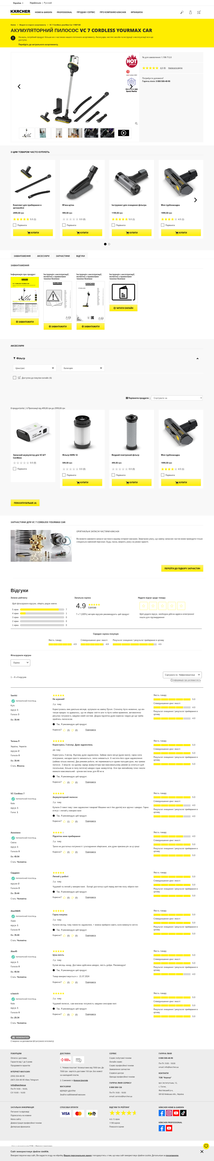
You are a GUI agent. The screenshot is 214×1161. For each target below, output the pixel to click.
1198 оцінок (114, 1123)
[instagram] (169, 1113)
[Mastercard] (78, 1113)
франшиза (137, 12)
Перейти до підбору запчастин (182, 568)
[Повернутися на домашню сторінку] (22, 12)
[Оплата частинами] (91, 1113)
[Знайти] (181, 12)
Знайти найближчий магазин (72, 1094)
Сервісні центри (116, 1073)
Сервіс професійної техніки (121, 1065)
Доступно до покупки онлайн (36, 377)
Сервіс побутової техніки (120, 1058)
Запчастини (63, 256)
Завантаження (22, 256)
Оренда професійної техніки (122, 1076)
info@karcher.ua (18, 1085)
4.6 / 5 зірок (114, 1119)
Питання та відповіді (20, 1111)
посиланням (172, 1155)
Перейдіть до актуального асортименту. (38, 44)
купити (34, 232)
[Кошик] (199, 12)
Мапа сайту (16, 1119)
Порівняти (22, 225)
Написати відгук (175, 68)
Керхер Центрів (81, 1080)
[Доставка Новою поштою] (65, 1060)
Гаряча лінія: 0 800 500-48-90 (156, 81)
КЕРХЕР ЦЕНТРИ (68, 1091)
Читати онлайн (124, 308)
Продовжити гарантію (20, 1065)
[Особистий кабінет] (190, 12)
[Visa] (65, 1113)
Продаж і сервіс (86, 12)
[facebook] (162, 1113)
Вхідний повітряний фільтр (125, 455)
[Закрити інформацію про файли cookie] (202, 1151)
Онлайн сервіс (115, 1061)
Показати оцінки (116, 1126)
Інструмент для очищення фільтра (129, 205)
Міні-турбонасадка (170, 205)
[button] (19, 86)
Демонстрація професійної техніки (26, 1123)
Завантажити (26, 321)
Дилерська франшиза (20, 1126)
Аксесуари (43, 256)
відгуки (80, 256)
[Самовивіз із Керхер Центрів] (78, 1060)
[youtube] (176, 1113)
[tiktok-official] (183, 1113)
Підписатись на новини (21, 1115)
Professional (64, 12)
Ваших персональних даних (78, 1155)
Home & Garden (43, 12)
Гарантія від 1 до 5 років (21, 1061)
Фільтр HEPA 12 (70, 455)
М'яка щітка (68, 205)
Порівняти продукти (138, 398)
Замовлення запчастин (119, 1069)
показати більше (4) (25, 503)
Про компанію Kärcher (113, 12)
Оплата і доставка (19, 1058)
